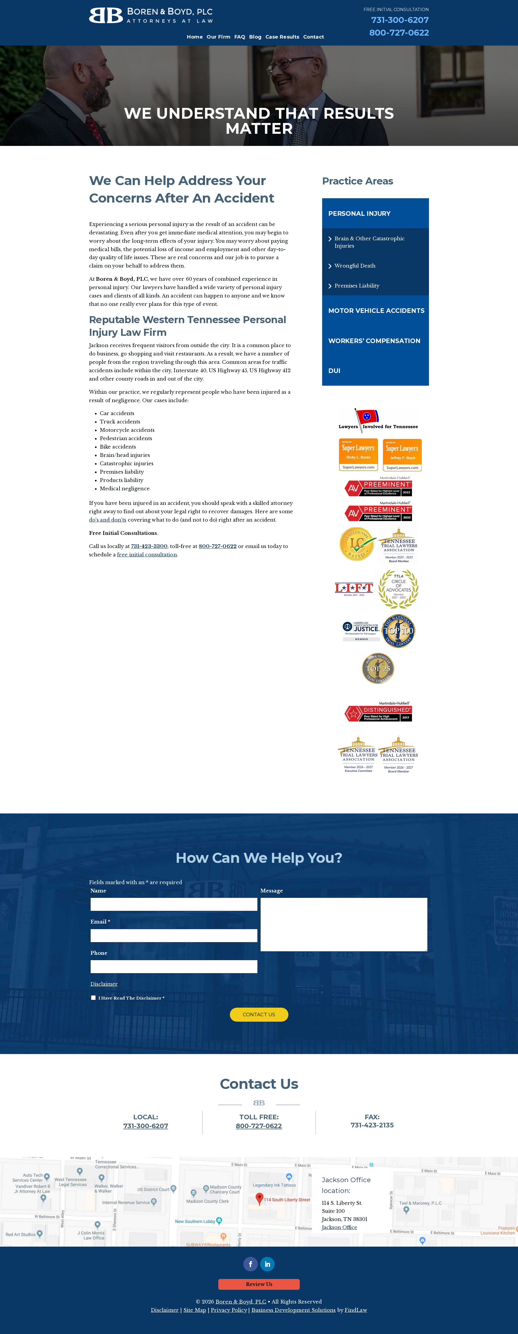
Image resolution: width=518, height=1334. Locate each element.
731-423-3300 (149, 546)
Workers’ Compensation (374, 341)
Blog (255, 37)
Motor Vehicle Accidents (376, 310)
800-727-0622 (399, 33)
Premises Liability (357, 286)
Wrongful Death (355, 266)
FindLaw (356, 1310)
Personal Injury (359, 213)
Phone (98, 953)
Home (195, 37)
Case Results (282, 37)
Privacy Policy (229, 1310)
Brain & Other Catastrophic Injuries (369, 242)
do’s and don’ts (108, 520)
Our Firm (218, 37)
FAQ (240, 37)
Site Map (194, 1310)
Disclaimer (104, 984)
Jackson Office (339, 1227)
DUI (334, 371)
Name (98, 891)
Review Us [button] (259, 1284)
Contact (313, 37)
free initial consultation (147, 555)
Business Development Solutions (293, 1310)
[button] (512, 1294)
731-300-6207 (400, 20)
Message (271, 891)
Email (100, 922)
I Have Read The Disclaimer (131, 998)
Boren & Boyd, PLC (241, 1302)
